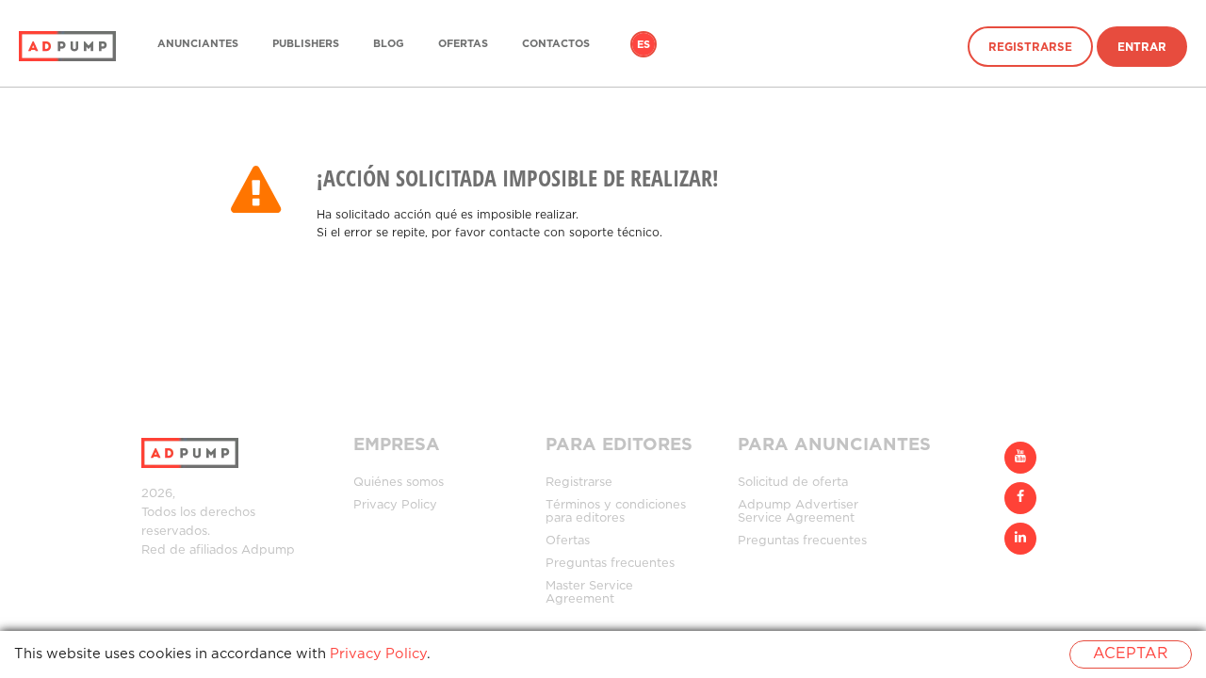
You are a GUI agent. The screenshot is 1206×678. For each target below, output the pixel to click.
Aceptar (1130, 654)
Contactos (556, 44)
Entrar (1141, 47)
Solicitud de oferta (793, 482)
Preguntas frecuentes (610, 563)
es (643, 45)
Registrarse (1030, 47)
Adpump (268, 550)
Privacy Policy (395, 505)
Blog (388, 44)
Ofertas (463, 44)
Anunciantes (197, 44)
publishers (305, 44)
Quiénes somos (398, 482)
